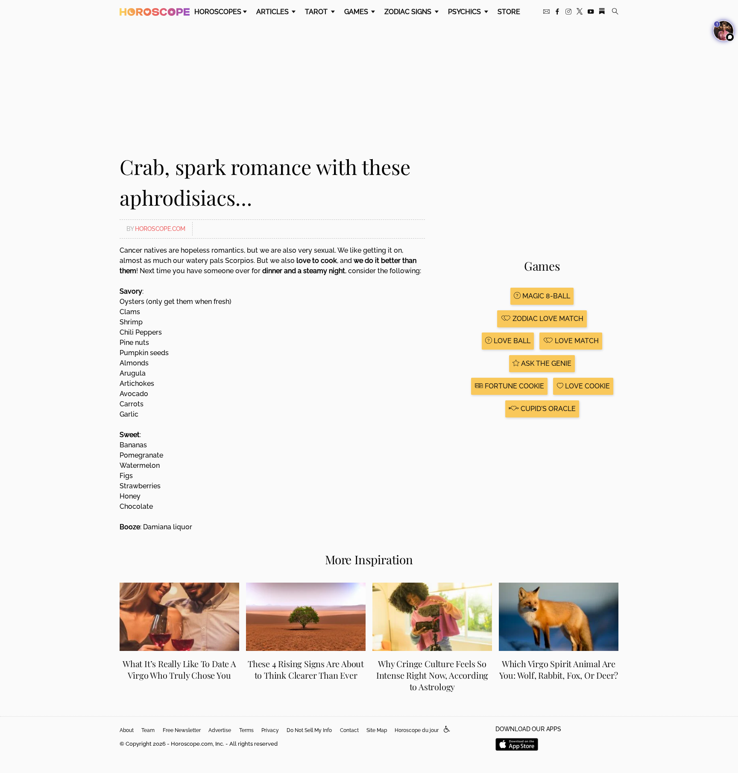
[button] (447, 730)
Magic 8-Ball (545, 296)
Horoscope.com (160, 228)
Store (509, 12)
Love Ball (511, 341)
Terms (246, 730)
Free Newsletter (182, 730)
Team (148, 730)
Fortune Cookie (513, 386)
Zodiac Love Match (547, 319)
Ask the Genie (545, 363)
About (127, 730)
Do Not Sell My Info (309, 730)
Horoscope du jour (417, 730)
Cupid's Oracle (547, 409)
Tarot (317, 12)
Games (357, 12)
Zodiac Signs (408, 12)
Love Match (576, 341)
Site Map (376, 730)
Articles (273, 12)
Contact (349, 730)
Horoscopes (217, 12)
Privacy (270, 730)
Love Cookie (586, 386)
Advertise (219, 730)
